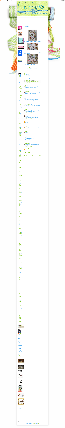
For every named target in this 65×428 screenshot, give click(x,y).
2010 (19, 115)
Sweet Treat (20, 296)
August (20, 101)
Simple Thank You (20, 91)
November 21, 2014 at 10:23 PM (28, 89)
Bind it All (20, 132)
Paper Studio (20, 233)
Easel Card (20, 171)
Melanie (26, 131)
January (20, 110)
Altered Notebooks (20, 123)
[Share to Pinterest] (34, 80)
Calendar (20, 142)
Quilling (19, 254)
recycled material (20, 257)
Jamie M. (20, 333)
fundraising (20, 177)
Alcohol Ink (20, 119)
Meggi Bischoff (27, 148)
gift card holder (20, 183)
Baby (19, 127)
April (20, 106)
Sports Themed (19, 284)
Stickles (25, 82)
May (20, 105)
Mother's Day (20, 223)
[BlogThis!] (32, 80)
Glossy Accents (38, 81)
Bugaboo (20, 141)
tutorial (20, 311)
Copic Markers (30, 81)
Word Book (20, 321)
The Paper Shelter (20, 303)
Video (19, 315)
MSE (19, 225)
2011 (19, 114)
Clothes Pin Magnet (20, 154)
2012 (19, 113)
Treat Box (20, 308)
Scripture (20, 267)
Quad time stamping (20, 253)
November (21, 83)
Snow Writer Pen (20, 276)
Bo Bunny (20, 137)
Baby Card (20, 128)
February (21, 108)
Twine (19, 312)
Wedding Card (20, 318)
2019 (19, 75)
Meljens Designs (19, 216)
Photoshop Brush (20, 241)
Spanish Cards (19, 283)
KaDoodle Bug (20, 210)
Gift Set (19, 184)
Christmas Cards (27, 81)
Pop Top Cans (20, 245)
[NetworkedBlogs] (20, 61)
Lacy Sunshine (20, 213)
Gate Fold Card (20, 179)
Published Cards (20, 250)
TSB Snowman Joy (20, 86)
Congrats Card (20, 156)
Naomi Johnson (27, 143)
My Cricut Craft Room (20, 226)
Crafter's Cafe (25, 74)
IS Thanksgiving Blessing (20, 88)
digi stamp (35, 81)
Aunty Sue (26, 126)
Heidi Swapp (20, 196)
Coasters (20, 155)
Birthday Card (20, 135)
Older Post (40, 155)
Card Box (20, 145)
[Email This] (31, 80)
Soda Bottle (20, 277)
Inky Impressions (20, 200)
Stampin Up (20, 287)
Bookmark (20, 138)
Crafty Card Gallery (20, 163)
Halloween (20, 194)
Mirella (26, 109)
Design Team (33, 81)
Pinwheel (20, 244)
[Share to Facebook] (33, 80)
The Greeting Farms (20, 302)
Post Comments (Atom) (29, 156)
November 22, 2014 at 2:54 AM (28, 95)
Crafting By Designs (25, 75)
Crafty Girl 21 (19, 49)
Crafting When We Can (20, 160)
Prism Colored (19, 249)
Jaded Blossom (20, 205)
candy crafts (20, 143)
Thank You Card (20, 300)
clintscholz (34, 423)
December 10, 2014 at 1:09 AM (28, 152)
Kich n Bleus (20, 211)
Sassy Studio (20, 262)
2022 (19, 74)
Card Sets (20, 146)
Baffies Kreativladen (25, 73)
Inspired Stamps (20, 202)
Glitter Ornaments (20, 189)
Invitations (20, 203)
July (20, 103)
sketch (19, 274)
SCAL (19, 264)
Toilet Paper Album (20, 307)
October (20, 97)
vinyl (19, 316)
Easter (19, 172)
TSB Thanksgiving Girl (20, 95)
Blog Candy (20, 136)
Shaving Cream (19, 272)
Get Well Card (20, 180)
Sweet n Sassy (19, 295)
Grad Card (20, 192)
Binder (19, 133)
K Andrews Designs (20, 209)
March (20, 107)
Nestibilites (20, 228)
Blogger (38, 423)
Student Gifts (20, 290)
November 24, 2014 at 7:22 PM (28, 118)
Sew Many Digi (20, 268)
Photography (20, 239)
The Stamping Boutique (30, 28)
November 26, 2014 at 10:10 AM (28, 146)
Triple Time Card (20, 310)
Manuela (26, 85)
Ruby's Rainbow (25, 78)
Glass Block (20, 185)
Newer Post (25, 155)
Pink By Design (19, 243)
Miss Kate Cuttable (20, 221)
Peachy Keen (20, 236)
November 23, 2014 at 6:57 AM (28, 107)
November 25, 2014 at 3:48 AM (28, 123)
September (20, 99)
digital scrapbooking (20, 169)
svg (19, 292)
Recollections (20, 255)
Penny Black (20, 238)
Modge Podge (20, 222)
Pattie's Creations (20, 235)
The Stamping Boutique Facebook (33, 67)
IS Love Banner (20, 93)
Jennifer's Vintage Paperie (28, 104)
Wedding (20, 317)
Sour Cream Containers (20, 280)
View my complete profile (20, 356)
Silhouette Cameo (20, 273)
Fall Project (20, 173)
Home (32, 155)
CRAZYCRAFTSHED (27, 91)
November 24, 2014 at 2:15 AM (28, 112)
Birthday (20, 134)
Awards (19, 126)
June (20, 104)
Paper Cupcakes (20, 232)
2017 (19, 77)
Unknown (26, 97)
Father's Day (20, 175)
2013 (19, 112)
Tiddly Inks (20, 306)
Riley (19, 258)
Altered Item (20, 121)
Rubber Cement (19, 259)
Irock (19, 204)
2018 (19, 76)
